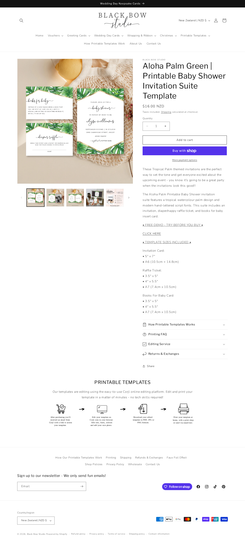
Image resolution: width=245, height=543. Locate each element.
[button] (21, 20)
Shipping (166, 111)
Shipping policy (137, 533)
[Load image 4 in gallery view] (95, 197)
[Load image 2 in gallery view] (55, 197)
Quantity (148, 118)
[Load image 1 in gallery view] (35, 197)
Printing (111, 457)
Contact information (159, 533)
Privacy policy (96, 533)
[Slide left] (21, 197)
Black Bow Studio (36, 534)
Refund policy (78, 533)
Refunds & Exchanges (149, 457)
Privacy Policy (115, 464)
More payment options (184, 160)
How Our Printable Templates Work (78, 457)
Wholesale (135, 464)
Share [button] (150, 366)
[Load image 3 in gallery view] (75, 197)
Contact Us (153, 464)
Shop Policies (94, 464)
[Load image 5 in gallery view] (115, 197)
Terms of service (116, 533)
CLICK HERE (152, 234)
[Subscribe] (82, 486)
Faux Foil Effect (177, 457)
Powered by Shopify (57, 534)
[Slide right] (129, 197)
